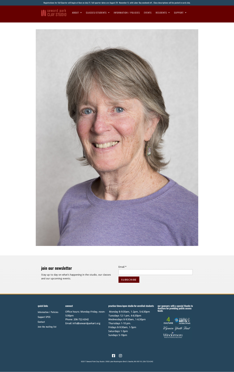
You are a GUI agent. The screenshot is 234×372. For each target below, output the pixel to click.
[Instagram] (120, 355)
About (75, 12)
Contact (41, 321)
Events (148, 12)
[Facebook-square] (113, 355)
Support (179, 12)
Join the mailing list (47, 326)
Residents (161, 12)
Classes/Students (96, 12)
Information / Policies (127, 12)
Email (122, 266)
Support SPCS (44, 317)
